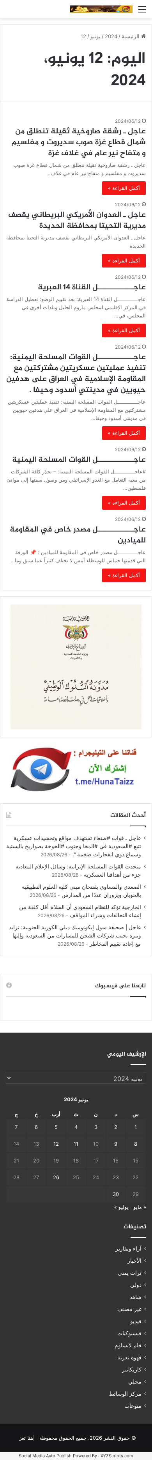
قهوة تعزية (129, 1357)
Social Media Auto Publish (45, 1455)
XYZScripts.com (117, 1455)
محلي (134, 1381)
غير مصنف (129, 1309)
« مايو (139, 1207)
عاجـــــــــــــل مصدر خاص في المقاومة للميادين (78, 535)
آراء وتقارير (128, 1249)
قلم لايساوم (128, 1345)
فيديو (135, 1321)
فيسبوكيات (129, 1333)
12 (56, 1144)
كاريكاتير (131, 1369)
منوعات (132, 1406)
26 (56, 1177)
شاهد (135, 1297)
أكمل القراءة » (124, 188)
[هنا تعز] (101, 9)
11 (76, 1144)
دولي (135, 1285)
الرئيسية (131, 36)
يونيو (95, 36)
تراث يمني (129, 1273)
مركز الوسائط (125, 1394)
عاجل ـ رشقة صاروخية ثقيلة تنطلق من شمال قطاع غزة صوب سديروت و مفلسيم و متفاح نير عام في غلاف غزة (78, 142)
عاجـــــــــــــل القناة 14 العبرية (92, 287)
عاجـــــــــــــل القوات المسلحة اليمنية (79, 460)
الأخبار (134, 1261)
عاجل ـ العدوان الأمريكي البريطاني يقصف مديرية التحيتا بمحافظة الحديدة (77, 220)
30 (116, 1194)
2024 (111, 36)
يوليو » (121, 1207)
